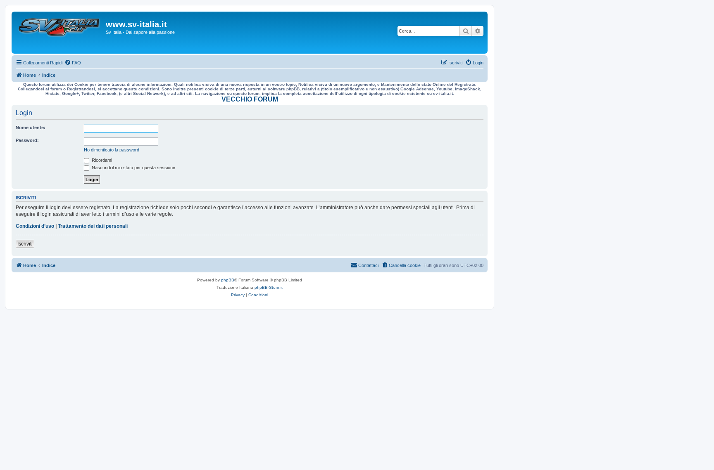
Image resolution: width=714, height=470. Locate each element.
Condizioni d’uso (35, 226)
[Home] (60, 33)
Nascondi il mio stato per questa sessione (132, 167)
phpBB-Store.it (269, 287)
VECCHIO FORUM (249, 99)
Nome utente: (30, 127)
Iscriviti (25, 244)
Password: (27, 140)
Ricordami (101, 160)
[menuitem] (72, 63)
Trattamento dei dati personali (93, 226)
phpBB (227, 280)
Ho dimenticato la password (111, 149)
